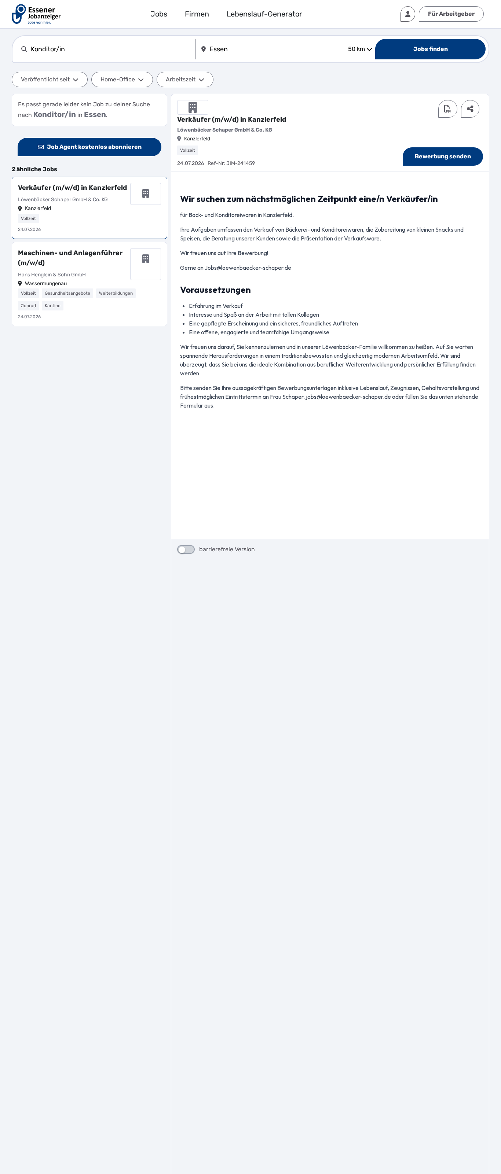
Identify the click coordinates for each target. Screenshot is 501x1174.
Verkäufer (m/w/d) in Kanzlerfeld (72, 188)
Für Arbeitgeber (451, 13)
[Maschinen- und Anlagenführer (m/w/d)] (89, 284)
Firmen (197, 14)
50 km (356, 48)
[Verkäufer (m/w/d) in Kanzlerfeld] (89, 208)
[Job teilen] (470, 109)
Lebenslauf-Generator (264, 14)
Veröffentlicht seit (45, 79)
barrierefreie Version (227, 549)
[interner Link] (36, 14)
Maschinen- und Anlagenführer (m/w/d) (70, 258)
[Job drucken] (447, 109)
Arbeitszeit (180, 79)
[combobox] (111, 49)
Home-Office (117, 79)
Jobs (158, 14)
